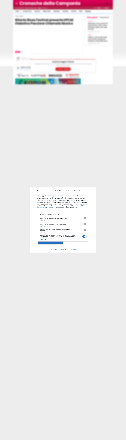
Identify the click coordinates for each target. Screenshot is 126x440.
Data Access (63, 249)
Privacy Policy (72, 249)
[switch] (84, 218)
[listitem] (63, 214)
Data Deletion (53, 249)
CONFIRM (50, 243)
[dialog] (63, 220)
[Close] (92, 191)
